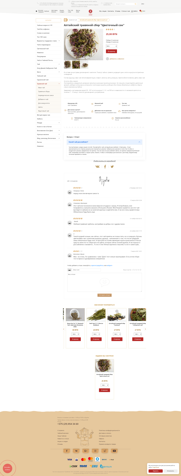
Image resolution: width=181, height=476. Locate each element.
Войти (135, 11)
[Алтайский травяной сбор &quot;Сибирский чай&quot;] (115, 314)
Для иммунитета (44, 103)
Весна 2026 (78, 11)
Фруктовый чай (43, 111)
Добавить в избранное (117, 59)
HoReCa (40, 119)
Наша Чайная (62, 436)
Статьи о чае (126, 11)
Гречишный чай (43, 48)
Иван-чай (41, 87)
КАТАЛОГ (48, 20)
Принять (155, 471)
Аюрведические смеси (46, 95)
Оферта (101, 439)
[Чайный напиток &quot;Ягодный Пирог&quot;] (136, 314)
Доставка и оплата (105, 433)
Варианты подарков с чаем (47, 41)
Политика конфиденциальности (109, 430)
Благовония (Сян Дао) (45, 130)
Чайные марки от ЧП (44, 25)
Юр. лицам (102, 11)
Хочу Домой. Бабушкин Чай (47, 68)
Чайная (46, 11)
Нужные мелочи (43, 134)
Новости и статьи (63, 439)
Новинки (40, 52)
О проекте (61, 430)
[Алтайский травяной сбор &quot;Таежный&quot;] (94, 314)
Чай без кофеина (43, 29)
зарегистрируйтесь (97, 265)
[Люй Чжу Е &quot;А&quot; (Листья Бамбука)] (73, 314)
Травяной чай (42, 84)
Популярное (41, 56)
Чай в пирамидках (43, 45)
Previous (64, 329)
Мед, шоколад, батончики (46, 138)
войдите (109, 265)
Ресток (39, 142)
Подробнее (155, 467)
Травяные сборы (44, 91)
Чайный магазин (63, 433)
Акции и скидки (63, 441)
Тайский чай (41, 76)
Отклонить (170, 471)
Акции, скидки (62, 11)
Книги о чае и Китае (44, 127)
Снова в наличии (43, 33)
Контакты (111, 11)
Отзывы (117, 11)
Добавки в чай (43, 99)
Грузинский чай (42, 80)
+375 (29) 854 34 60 (68, 423)
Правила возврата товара (107, 444)
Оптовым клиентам (105, 436)
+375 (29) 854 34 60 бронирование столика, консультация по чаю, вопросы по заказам (51, 4)
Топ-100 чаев (70, 11)
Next (145, 329)
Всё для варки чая (43, 115)
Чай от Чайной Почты (45, 60)
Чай (38, 64)
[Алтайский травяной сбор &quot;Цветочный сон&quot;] (104, 365)
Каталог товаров (40, 11)
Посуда (39, 123)
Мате (39, 72)
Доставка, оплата (54, 11)
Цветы (40, 107)
